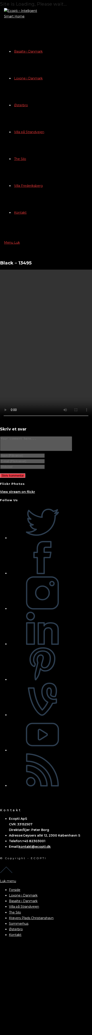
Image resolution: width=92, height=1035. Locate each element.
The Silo (15, 912)
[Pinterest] (42, 679)
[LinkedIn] (42, 644)
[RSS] (42, 786)
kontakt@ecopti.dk (35, 847)
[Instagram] (42, 609)
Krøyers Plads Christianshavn (31, 918)
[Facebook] (42, 573)
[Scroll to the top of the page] (6, 871)
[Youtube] (42, 750)
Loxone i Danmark (23, 895)
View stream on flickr (17, 492)
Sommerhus (18, 924)
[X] (42, 538)
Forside (14, 890)
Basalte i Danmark (23, 901)
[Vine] (42, 715)
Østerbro (16, 929)
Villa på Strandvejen (24, 907)
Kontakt (15, 935)
